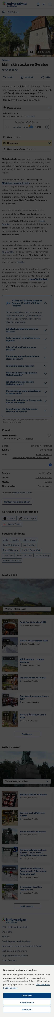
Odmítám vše (27, 1002)
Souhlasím (27, 995)
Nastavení (27, 1009)
